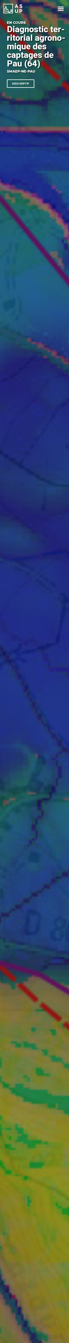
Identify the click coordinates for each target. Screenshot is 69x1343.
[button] (61, 9)
